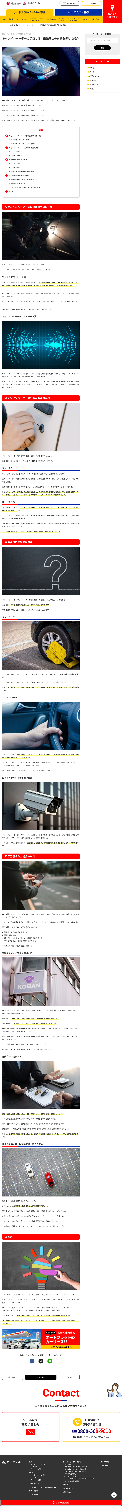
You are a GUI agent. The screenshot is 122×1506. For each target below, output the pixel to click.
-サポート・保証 (36, 1469)
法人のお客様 (105, 1462)
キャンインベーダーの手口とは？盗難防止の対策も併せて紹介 (47, 25)
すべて (91, 68)
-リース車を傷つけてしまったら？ (75, 1471)
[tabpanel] (51, 19)
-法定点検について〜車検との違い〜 (75, 1467)
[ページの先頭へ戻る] (114, 1495)
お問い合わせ (67, 1492)
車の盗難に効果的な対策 (18, 159)
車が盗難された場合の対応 (19, 175)
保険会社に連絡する (18, 183)
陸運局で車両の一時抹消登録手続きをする (26, 187)
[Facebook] (32, 1361)
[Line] (49, 1361)
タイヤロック (16, 163)
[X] (40, 1361)
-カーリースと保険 (70, 1476)
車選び (91, 88)
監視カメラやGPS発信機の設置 (22, 171)
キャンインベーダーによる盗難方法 (24, 143)
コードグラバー (16, 155)
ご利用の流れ (33, 1491)
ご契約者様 (104, 1465)
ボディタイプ (94, 76)
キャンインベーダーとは (20, 139)
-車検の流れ (68, 1464)
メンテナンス (94, 84)
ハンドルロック (16, 167)
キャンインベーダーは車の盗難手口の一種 (25, 136)
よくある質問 (33, 1494)
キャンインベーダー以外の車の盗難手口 (24, 147)
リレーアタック (16, 151)
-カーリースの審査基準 (71, 1481)
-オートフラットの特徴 (38, 1464)
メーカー (92, 72)
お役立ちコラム (19, 25)
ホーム (9, 25)
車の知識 (92, 80)
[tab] (30, 12)
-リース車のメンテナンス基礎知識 (75, 1469)
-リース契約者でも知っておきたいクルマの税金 (79, 1479)
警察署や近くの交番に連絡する (22, 179)
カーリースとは (34, 1483)
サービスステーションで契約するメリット (42, 1487)
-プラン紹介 (34, 1467)
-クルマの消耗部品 (70, 1474)
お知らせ (65, 1485)
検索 (102, 48)
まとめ (11, 191)
